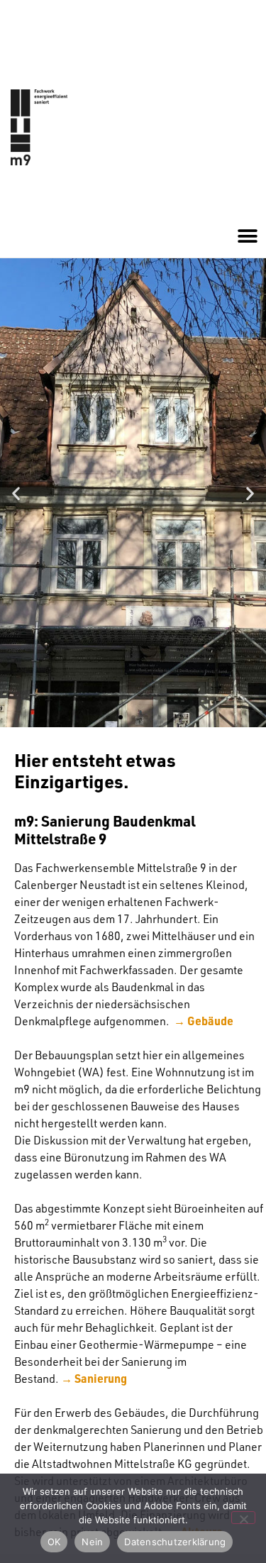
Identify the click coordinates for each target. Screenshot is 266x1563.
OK (54, 1541)
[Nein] (243, 1517)
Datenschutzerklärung (175, 1541)
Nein (92, 1541)
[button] (247, 237)
